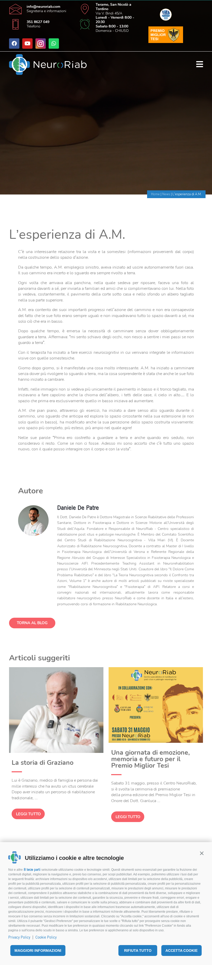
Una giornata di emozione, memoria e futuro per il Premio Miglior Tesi (150, 759)
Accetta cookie (181, 950)
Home (155, 194)
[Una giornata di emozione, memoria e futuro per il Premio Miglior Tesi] (156, 741)
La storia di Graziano (42, 762)
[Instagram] (40, 43)
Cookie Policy (46, 937)
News (166, 194)
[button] (202, 853)
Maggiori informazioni (37, 950)
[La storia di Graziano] (56, 751)
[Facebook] (14, 43)
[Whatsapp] (54, 43)
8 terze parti (32, 870)
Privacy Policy (19, 937)
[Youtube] (27, 43)
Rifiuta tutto (138, 950)
